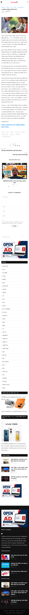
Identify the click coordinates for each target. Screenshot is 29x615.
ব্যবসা (3, 365)
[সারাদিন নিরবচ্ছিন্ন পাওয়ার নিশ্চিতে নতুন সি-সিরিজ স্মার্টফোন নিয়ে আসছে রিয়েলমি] (5, 461)
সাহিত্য (3, 388)
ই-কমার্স (3, 276)
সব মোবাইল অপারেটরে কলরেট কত (6, 136)
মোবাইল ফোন (23, 132)
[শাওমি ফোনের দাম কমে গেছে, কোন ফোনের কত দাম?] (5, 557)
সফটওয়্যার (4, 381)
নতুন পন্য (4, 332)
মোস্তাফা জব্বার (12, 134)
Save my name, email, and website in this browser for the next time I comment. (12, 222)
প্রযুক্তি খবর (4, 338)
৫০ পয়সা (10, 38)
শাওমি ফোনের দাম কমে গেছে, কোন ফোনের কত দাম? (19, 556)
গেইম (3, 299)
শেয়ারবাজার (4, 378)
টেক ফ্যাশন (4, 312)
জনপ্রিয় (4, 305)
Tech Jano (13, 612)
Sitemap (17, 610)
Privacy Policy (22, 610)
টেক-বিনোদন (4, 315)
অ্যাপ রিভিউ (4, 273)
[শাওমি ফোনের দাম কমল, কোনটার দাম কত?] (5, 573)
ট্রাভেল (3, 322)
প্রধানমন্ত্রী (11, 132)
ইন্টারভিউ (4, 279)
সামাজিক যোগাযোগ (6, 384)
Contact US (6, 610)
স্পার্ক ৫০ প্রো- (22, 397)
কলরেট (7, 132)
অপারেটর (3, 132)
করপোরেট (3, 7)
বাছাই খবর (4, 355)
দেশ (11, 7)
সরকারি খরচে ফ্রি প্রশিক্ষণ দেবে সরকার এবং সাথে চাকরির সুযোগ (19, 564)
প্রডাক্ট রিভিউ (4, 335)
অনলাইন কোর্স (5, 266)
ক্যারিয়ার (4, 292)
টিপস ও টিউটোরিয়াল (6, 309)
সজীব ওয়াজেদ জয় (18, 134)
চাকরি (3, 302)
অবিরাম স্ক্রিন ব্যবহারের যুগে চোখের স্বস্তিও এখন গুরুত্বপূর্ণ (19, 477)
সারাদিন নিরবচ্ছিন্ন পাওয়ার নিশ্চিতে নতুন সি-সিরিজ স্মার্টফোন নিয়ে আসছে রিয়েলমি (19, 460)
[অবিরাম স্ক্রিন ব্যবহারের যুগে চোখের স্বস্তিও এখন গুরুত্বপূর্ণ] (5, 478)
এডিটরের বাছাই (5, 286)
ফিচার (15, 7)
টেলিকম (7, 7)
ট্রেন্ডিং (3, 325)
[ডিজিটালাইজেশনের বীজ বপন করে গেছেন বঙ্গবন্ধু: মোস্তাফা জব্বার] (14, 171)
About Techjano (12, 610)
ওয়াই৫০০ (6, 450)
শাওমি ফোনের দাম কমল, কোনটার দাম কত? (19, 571)
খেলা (3, 296)
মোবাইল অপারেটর (17, 132)
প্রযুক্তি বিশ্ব (5, 345)
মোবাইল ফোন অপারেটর (5, 134)
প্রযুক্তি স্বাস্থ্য (5, 348)
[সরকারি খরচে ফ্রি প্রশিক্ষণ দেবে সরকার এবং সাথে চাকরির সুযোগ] (5, 565)
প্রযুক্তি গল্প (4, 342)
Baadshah (8, 11)
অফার (3, 269)
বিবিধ (3, 358)
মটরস (3, 368)
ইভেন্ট (3, 282)
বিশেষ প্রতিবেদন (21, 7)
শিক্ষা (3, 375)
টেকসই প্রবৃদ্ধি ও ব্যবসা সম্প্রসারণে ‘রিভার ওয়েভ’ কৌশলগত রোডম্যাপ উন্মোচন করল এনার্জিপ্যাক (19, 469)
